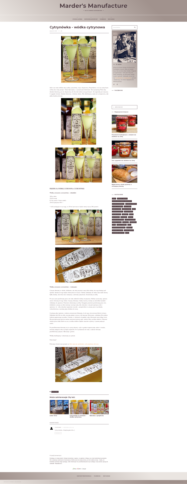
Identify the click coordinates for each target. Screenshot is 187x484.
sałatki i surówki (121, 224)
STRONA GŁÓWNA (77, 19)
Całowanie (58, 427)
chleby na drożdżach (118, 203)
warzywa (129, 227)
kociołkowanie (128, 211)
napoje (130, 217)
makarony (125, 214)
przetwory (133, 222)
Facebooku (118, 78)
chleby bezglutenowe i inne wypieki (122, 201)
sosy (129, 224)
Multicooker (116, 217)
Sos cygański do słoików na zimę (123, 160)
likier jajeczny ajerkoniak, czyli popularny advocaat (83, 344)
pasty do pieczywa (130, 219)
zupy (127, 232)
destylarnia (55, 391)
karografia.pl (179, 481)
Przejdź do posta (55, 418)
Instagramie (127, 78)
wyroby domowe (129, 230)
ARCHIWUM (119, 107)
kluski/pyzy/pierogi (117, 211)
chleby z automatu (117, 206)
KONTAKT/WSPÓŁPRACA (84, 476)
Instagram (111, 19)
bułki (114, 198)
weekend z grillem (117, 230)
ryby (114, 224)
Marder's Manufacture (93, 5)
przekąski (125, 222)
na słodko (123, 217)
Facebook (103, 19)
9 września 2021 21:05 (68, 427)
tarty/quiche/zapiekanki (119, 227)
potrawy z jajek (117, 222)
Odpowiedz (58, 433)
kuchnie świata (116, 214)
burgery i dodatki (122, 198)
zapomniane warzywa (118, 232)
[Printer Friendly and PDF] (79, 469)
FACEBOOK (97, 476)
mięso (131, 214)
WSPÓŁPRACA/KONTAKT (91, 19)
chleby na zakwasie (131, 203)
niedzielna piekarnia (118, 219)
